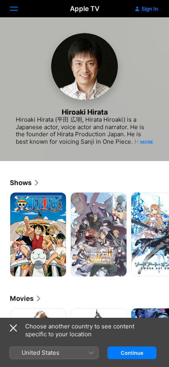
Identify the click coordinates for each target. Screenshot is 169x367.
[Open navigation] (18, 8)
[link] (25, 182)
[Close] (13, 328)
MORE (146, 142)
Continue (132, 353)
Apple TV (84, 9)
